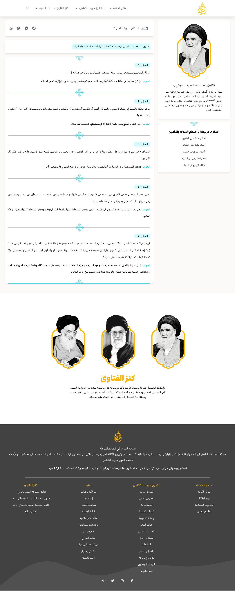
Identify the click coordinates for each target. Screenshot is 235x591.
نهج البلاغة (204, 498)
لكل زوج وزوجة (146, 557)
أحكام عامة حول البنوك (194, 144)
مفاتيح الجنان (204, 511)
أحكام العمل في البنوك (194, 151)
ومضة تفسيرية (146, 518)
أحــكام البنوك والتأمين (183, 132)
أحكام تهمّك (30, 511)
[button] (27, 8)
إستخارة (88, 498)
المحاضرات (146, 505)
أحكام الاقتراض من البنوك (194, 158)
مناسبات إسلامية (88, 518)
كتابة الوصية (88, 511)
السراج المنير (146, 551)
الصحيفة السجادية (204, 505)
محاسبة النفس (88, 505)
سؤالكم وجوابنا (89, 491)
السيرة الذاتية (146, 491)
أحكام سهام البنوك (126, 28)
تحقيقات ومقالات (88, 524)
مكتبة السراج (88, 538)
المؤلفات (146, 544)
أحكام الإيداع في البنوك (194, 165)
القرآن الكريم (204, 491)
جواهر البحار (146, 524)
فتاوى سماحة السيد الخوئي (31, 491)
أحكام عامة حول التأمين (194, 138)
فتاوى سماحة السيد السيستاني (31, 498)
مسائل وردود (146, 538)
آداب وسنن (88, 531)
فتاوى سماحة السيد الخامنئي (31, 505)
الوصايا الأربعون (146, 564)
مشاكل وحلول (88, 551)
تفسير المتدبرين (146, 531)
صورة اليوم (146, 571)
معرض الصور (146, 498)
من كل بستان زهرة (88, 544)
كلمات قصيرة (146, 511)
